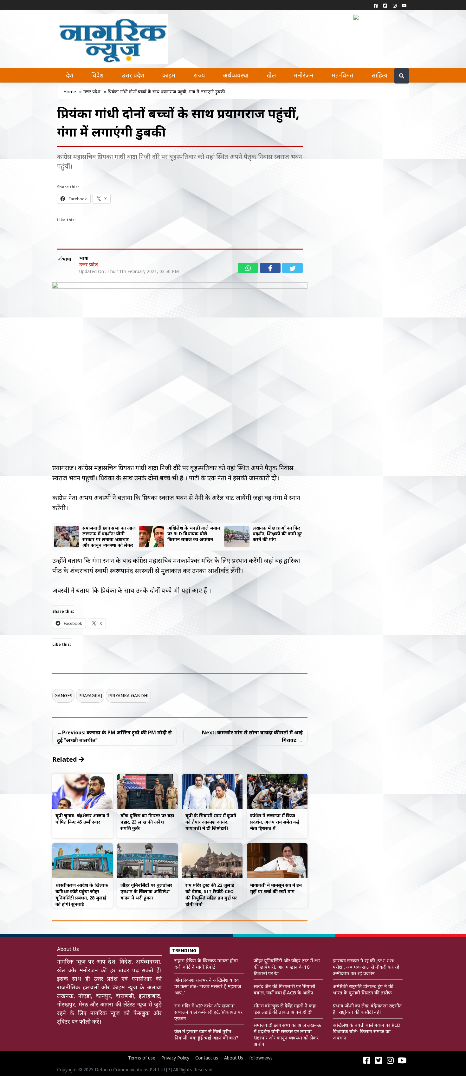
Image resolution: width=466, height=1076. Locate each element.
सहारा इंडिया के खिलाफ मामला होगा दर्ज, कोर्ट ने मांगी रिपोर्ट (206, 963)
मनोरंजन (304, 75)
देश (69, 75)
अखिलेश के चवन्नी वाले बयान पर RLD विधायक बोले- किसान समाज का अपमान (366, 1031)
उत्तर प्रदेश (133, 75)
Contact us (206, 1058)
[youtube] (404, 5)
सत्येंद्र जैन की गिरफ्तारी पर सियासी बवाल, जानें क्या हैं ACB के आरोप (284, 989)
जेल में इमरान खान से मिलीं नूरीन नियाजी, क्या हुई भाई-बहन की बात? (206, 1034)
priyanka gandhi (128, 695)
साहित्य (379, 75)
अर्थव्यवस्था (236, 75)
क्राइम (169, 75)
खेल (271, 75)
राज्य (199, 75)
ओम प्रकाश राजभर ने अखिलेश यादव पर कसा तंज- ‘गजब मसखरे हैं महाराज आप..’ (207, 986)
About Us (233, 1058)
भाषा (83, 258)
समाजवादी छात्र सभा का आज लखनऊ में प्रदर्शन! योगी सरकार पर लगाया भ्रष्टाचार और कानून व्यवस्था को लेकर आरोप (287, 1034)
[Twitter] (385, 5)
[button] (357, 16)
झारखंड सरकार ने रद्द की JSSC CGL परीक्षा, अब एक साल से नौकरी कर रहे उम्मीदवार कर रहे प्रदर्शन (366, 966)
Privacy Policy (175, 1058)
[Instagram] (394, 5)
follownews (261, 1058)
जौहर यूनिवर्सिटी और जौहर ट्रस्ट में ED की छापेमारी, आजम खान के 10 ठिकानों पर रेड (287, 966)
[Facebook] (375, 5)
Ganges (63, 695)
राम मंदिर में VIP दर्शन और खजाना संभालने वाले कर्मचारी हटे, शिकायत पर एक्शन (208, 1011)
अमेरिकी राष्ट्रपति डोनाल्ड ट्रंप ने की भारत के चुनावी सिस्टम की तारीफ (363, 989)
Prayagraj (90, 695)
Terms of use (141, 1058)
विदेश (97, 75)
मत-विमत (342, 75)
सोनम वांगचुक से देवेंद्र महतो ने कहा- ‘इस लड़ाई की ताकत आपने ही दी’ (286, 1008)
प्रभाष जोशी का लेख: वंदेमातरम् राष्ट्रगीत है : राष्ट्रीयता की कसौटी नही (367, 1008)
